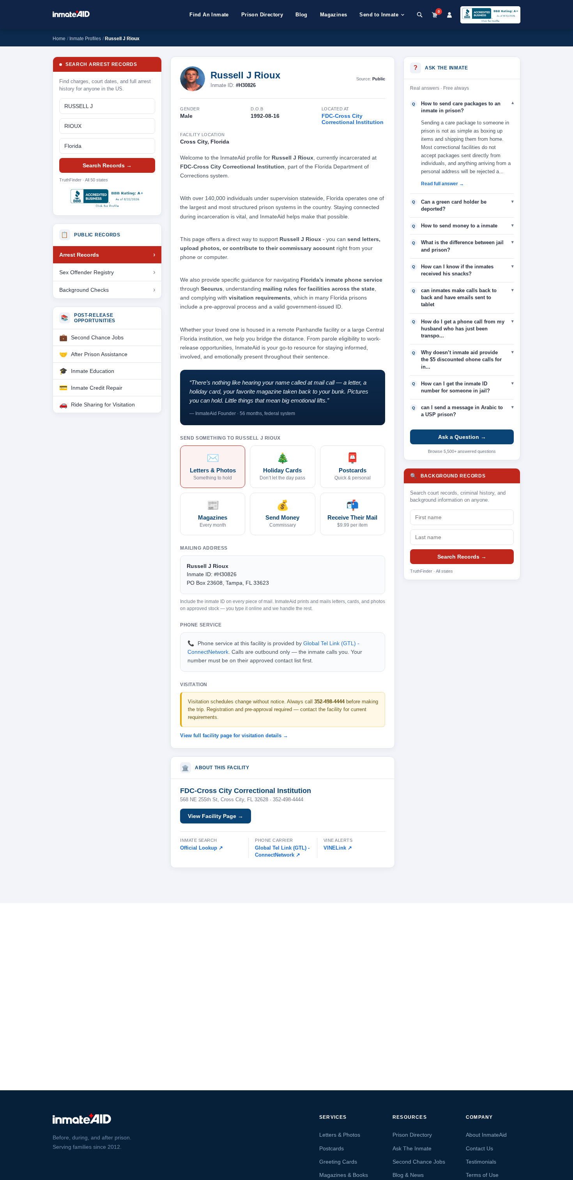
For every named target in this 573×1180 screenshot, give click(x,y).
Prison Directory (262, 15)
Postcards (331, 1148)
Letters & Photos (339, 1135)
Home (59, 38)
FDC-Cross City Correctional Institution (353, 119)
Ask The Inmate (412, 1148)
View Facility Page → (215, 816)
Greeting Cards (338, 1162)
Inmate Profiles (85, 38)
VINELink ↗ (338, 848)
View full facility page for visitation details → (234, 735)
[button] (462, 107)
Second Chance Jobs (97, 337)
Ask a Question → (462, 437)
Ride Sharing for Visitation (103, 404)
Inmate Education (92, 371)
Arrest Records (79, 255)
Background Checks (84, 290)
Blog (301, 15)
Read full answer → (442, 183)
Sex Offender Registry (86, 272)
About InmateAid (486, 1135)
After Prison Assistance (99, 354)
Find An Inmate (209, 15)
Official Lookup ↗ (201, 848)
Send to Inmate (378, 15)
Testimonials (481, 1162)
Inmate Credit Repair (96, 388)
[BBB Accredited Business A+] (490, 14)
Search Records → (107, 165)
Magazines (333, 15)
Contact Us (479, 1148)
